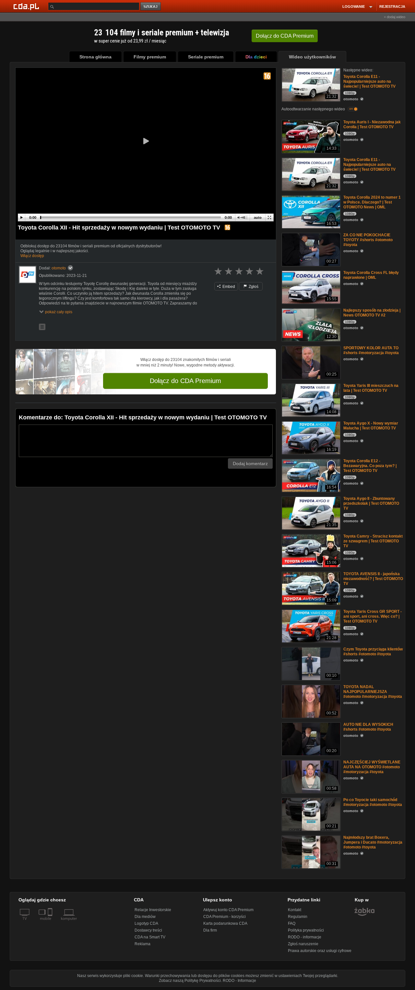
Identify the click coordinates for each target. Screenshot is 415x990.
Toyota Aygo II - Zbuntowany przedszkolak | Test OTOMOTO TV (371, 503)
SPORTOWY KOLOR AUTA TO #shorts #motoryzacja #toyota (371, 350)
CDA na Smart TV (150, 937)
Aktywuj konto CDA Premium (228, 910)
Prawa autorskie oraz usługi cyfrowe (319, 950)
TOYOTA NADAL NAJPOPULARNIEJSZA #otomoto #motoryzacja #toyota (372, 692)
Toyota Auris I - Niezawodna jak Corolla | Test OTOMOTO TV (372, 124)
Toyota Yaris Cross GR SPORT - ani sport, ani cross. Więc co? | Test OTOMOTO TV (372, 616)
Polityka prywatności (306, 930)
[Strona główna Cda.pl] (27, 6)
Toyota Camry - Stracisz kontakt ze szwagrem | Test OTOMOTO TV (373, 541)
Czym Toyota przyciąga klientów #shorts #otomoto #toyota (373, 651)
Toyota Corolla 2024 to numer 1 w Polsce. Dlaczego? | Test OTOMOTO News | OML (372, 202)
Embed (228, 286)
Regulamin (297, 916)
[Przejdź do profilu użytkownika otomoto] (27, 274)
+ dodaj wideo (394, 17)
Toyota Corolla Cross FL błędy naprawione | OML (371, 275)
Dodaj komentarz (250, 463)
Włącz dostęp (32, 256)
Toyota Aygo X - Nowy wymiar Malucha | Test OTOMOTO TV (370, 425)
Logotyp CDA (146, 923)
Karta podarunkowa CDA (225, 923)
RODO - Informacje (239, 980)
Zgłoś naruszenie (303, 944)
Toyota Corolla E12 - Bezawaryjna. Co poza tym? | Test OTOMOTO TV (370, 466)
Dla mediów (145, 916)
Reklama (142, 944)
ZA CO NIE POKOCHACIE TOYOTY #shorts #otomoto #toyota (368, 240)
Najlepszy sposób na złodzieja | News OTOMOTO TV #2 (371, 312)
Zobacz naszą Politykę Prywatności (190, 980)
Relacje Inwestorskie (153, 910)
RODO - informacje (304, 937)
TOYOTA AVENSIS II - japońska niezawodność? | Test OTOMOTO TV (373, 579)
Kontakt (294, 910)
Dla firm (210, 930)
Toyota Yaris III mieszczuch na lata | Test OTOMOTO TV (370, 388)
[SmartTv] (50, 922)
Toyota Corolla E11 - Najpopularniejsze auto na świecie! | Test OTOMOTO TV (369, 81)
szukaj (151, 6)
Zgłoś (253, 286)
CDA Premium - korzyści (224, 916)
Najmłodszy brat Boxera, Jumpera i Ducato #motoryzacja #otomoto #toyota (372, 842)
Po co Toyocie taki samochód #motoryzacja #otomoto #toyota (372, 802)
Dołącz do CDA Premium (185, 380)
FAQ (291, 923)
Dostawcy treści (148, 930)
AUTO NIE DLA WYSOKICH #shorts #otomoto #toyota (368, 727)
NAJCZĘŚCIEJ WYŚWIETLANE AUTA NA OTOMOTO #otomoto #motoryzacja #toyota (371, 767)
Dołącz (285, 36)
